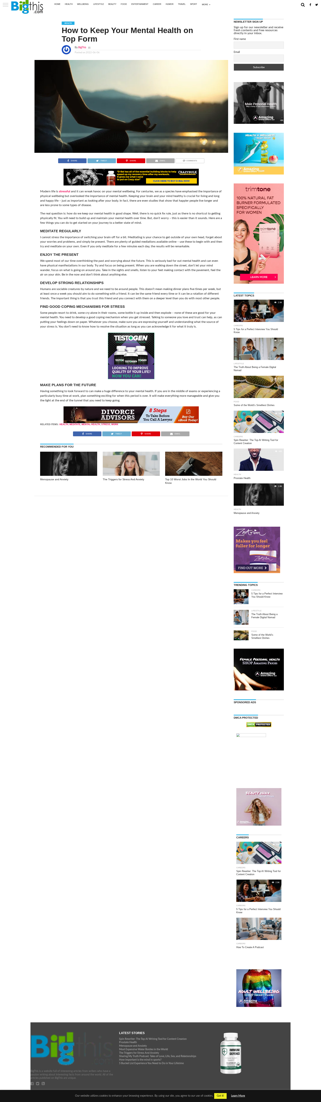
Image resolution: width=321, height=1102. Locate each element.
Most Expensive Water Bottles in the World (143, 1049)
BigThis (82, 47)
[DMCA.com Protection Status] (258, 726)
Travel (182, 4)
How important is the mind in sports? (140, 1059)
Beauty (112, 4)
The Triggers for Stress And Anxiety (123, 479)
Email (237, 52)
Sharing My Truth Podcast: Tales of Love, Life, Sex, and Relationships (157, 1056)
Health (69, 4)
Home (57, 4)
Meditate (74, 424)
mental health (91, 424)
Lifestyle (98, 4)
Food (124, 4)
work (114, 424)
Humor (170, 4)
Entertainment (139, 4)
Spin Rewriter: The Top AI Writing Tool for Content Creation (153, 1039)
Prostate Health (128, 1042)
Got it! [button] (220, 1096)
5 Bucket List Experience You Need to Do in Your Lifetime (151, 1063)
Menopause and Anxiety (54, 479)
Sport (193, 4)
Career (157, 4)
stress (105, 424)
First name (240, 39)
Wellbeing (83, 4)
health (63, 424)
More (205, 4)
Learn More (238, 1095)
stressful (64, 191)
